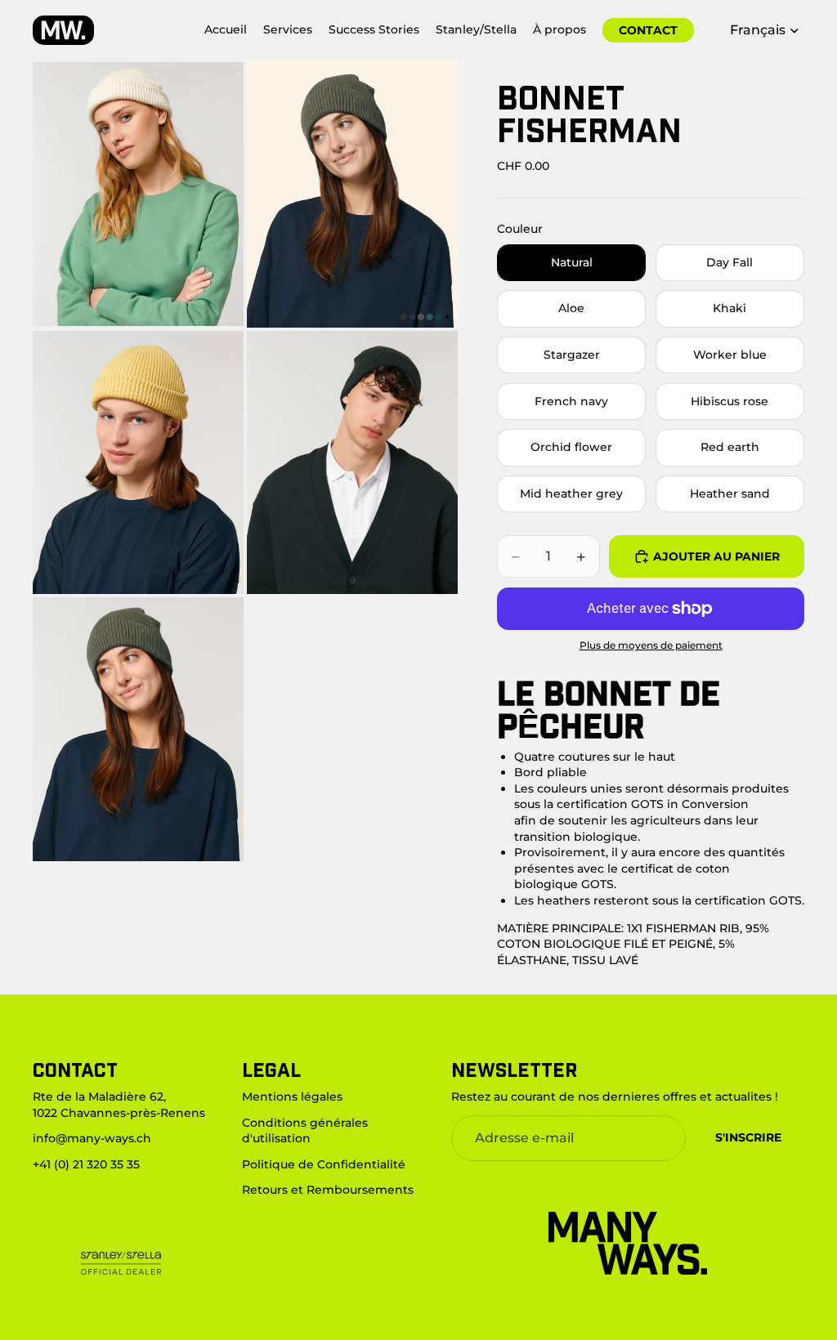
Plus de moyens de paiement (651, 645)
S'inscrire (748, 1137)
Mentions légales (292, 1096)
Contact (648, 30)
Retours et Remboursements (328, 1189)
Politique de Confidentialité (323, 1163)
